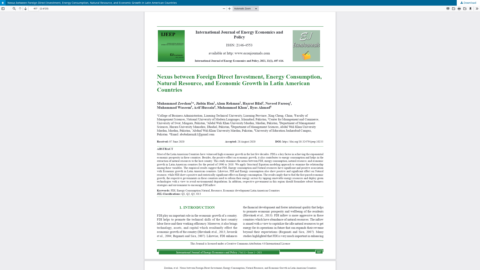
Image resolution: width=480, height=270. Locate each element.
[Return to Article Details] (3, 3)
